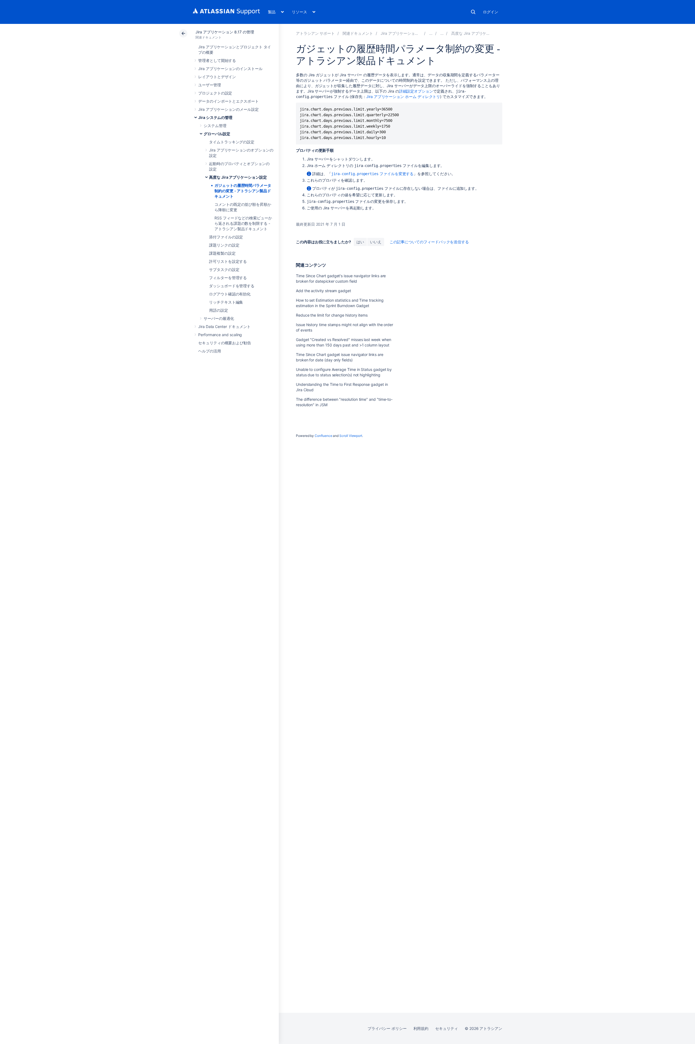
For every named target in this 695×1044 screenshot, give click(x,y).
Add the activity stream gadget (323, 290)
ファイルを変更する (372, 173)
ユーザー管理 (209, 85)
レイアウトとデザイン (217, 76)
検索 (473, 12)
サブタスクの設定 (224, 269)
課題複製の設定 (222, 253)
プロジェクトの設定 (215, 93)
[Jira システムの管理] (430, 33)
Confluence (323, 436)
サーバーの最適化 (219, 318)
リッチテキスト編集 (226, 302)
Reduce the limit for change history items (332, 315)
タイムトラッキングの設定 (231, 142)
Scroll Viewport (350, 436)
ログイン (490, 12)
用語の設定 (218, 310)
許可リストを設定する (228, 261)
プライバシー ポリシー (387, 1028)
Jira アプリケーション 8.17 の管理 (224, 32)
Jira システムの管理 (215, 117)
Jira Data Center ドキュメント (224, 326)
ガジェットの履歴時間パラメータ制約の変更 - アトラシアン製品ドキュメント (242, 190)
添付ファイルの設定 (226, 237)
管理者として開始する (217, 60)
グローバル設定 (217, 133)
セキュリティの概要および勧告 (224, 342)
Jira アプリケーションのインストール (230, 68)
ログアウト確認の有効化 (230, 294)
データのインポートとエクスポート (228, 101)
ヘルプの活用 (209, 351)
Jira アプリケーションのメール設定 (228, 109)
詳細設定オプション (416, 91)
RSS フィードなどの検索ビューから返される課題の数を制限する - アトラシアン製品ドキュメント (243, 223)
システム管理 (215, 125)
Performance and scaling (220, 334)
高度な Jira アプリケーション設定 (238, 177)
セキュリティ (446, 1028)
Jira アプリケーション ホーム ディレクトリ (403, 96)
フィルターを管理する (228, 277)
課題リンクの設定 (224, 245)
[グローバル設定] (442, 33)
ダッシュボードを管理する (231, 285)
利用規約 (421, 1028)
